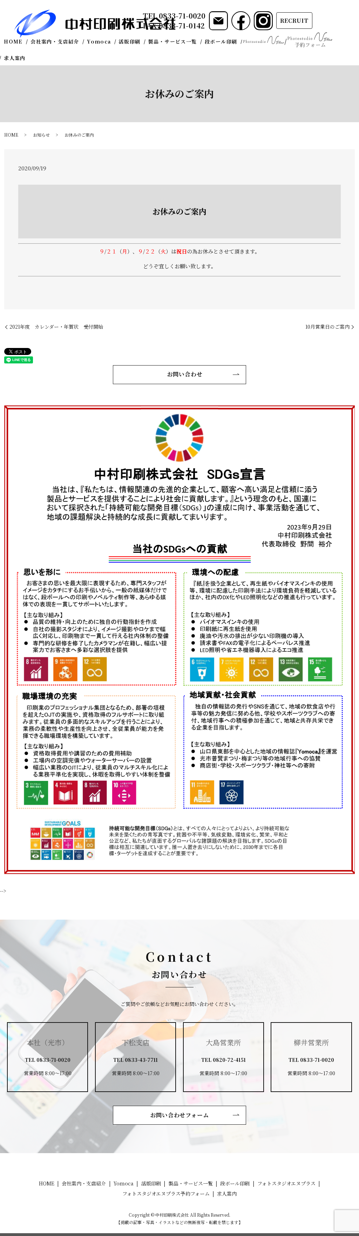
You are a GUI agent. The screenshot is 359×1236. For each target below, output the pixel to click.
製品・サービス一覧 (172, 41)
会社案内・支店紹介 (55, 41)
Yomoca (99, 41)
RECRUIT (294, 21)
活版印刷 (130, 41)
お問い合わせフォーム (179, 1115)
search (34, 58)
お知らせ (41, 135)
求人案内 (15, 57)
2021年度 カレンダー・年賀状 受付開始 (56, 326)
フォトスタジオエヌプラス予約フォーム (309, 39)
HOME (13, 41)
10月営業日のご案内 (327, 326)
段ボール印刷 (221, 41)
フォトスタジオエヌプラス (263, 40)
